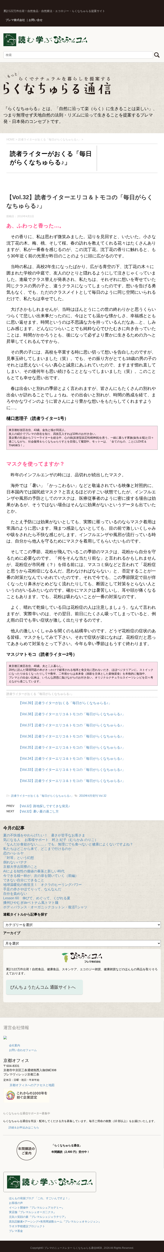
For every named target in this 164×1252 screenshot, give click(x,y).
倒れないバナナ (15, 862)
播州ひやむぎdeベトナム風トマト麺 (30, 902)
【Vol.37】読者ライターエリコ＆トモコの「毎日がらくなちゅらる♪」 (71, 725)
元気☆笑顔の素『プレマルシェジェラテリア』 (38, 1216)
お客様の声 (16, 1203)
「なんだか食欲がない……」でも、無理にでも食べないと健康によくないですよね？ (68, 844)
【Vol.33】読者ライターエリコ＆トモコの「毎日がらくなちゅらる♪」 (71, 769)
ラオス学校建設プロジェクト (27, 1226)
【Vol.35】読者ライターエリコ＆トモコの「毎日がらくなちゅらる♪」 (71, 747)
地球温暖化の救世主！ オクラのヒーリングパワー (42, 884)
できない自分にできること (23, 880)
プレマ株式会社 (15, 20)
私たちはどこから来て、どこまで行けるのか (37, 849)
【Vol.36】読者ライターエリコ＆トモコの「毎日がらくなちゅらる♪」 (71, 736)
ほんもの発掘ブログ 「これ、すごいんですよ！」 (40, 1198)
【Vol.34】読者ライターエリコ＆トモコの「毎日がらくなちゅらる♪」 (71, 758)
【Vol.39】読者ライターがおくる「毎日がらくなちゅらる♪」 (65, 703)
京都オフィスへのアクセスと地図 (32, 1085)
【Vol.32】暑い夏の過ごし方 (38, 811)
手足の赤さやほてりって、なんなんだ (32, 889)
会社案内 (14, 1045)
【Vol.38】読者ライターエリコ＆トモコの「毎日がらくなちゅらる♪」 (71, 714)
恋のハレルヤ (13, 853)
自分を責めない (15, 893)
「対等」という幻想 (18, 858)
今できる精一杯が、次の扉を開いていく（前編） (40, 875)
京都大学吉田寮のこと (20, 867)
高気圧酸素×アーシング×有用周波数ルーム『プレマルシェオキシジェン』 (55, 1221)
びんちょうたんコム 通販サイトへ (43, 987)
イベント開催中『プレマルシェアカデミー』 (36, 1207)
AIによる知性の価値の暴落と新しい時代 (33, 871)
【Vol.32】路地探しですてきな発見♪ (44, 806)
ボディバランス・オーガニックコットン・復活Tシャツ (45, 907)
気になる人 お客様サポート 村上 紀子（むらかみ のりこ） (50, 840)
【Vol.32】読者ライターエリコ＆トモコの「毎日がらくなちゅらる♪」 (71, 781)
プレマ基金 (16, 1231)
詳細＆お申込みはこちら (24, 1127)
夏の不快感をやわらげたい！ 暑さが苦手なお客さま (44, 835)
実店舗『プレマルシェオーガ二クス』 (32, 1212)
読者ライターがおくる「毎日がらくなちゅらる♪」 (40, 694)
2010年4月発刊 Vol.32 (92, 795)
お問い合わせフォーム (23, 1050)
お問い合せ (35, 20)
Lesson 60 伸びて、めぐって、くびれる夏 (36, 898)
